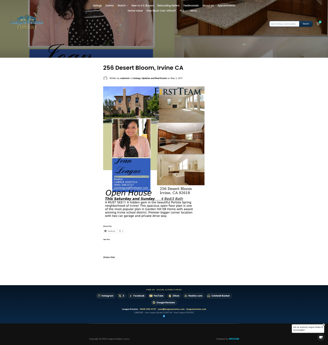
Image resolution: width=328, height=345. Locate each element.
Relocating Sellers (168, 5)
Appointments (226, 5)
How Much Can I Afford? (161, 10)
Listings (97, 5)
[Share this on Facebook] (119, 257)
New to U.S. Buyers (143, 5)
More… (194, 10)
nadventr (125, 78)
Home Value (135, 10)
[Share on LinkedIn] (129, 257)
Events (110, 5)
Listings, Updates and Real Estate (150, 78)
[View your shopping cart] (317, 23)
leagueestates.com (196, 309)
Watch (121, 5)
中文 (182, 10)
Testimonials (191, 5)
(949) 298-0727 (148, 309)
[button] (321, 337)
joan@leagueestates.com (171, 309)
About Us (208, 5)
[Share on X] (124, 257)
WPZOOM (234, 339)
